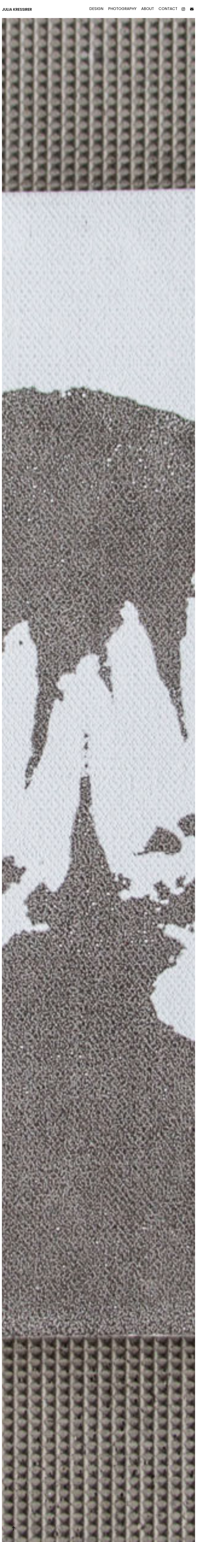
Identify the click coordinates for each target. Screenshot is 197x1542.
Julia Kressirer (17, 10)
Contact (168, 9)
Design (96, 9)
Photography (122, 9)
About (147, 9)
